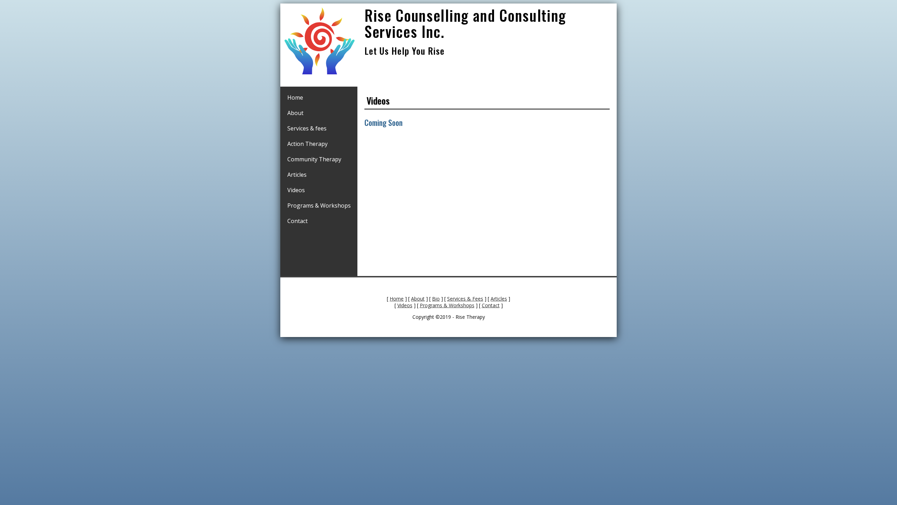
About (295, 113)
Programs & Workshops (318, 205)
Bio (436, 298)
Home (295, 97)
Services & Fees (465, 298)
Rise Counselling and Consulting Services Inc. (465, 23)
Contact (297, 221)
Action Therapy (307, 144)
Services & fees (307, 128)
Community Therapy (314, 159)
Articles (297, 175)
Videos (296, 190)
